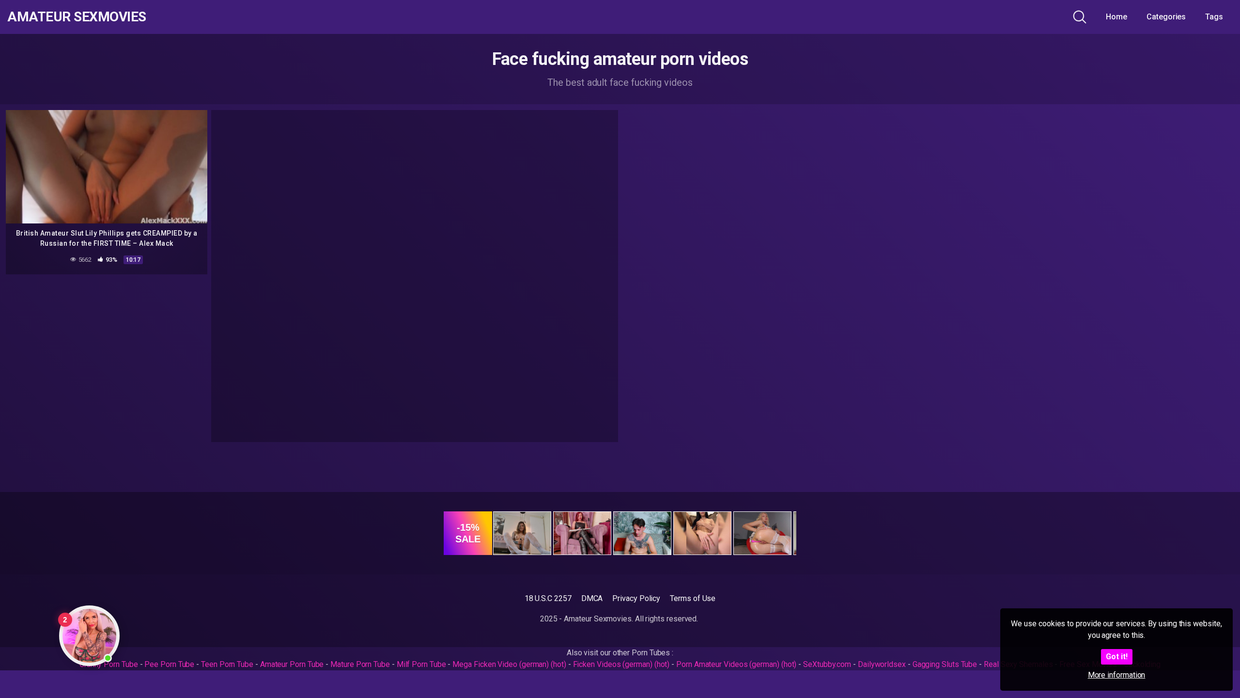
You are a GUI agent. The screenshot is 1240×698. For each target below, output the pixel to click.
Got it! (1117, 656)
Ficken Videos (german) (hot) (621, 664)
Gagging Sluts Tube (945, 664)
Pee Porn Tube (169, 664)
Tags (1214, 16)
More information (1117, 675)
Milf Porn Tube (421, 664)
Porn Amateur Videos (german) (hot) (736, 664)
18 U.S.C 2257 (548, 598)
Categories (1166, 16)
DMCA (592, 598)
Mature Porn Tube (360, 664)
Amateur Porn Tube (292, 664)
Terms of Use (692, 598)
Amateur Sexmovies (76, 17)
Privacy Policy (636, 598)
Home (1116, 16)
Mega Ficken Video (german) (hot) (509, 664)
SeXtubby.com (828, 664)
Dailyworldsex (882, 664)
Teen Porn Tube (227, 664)
